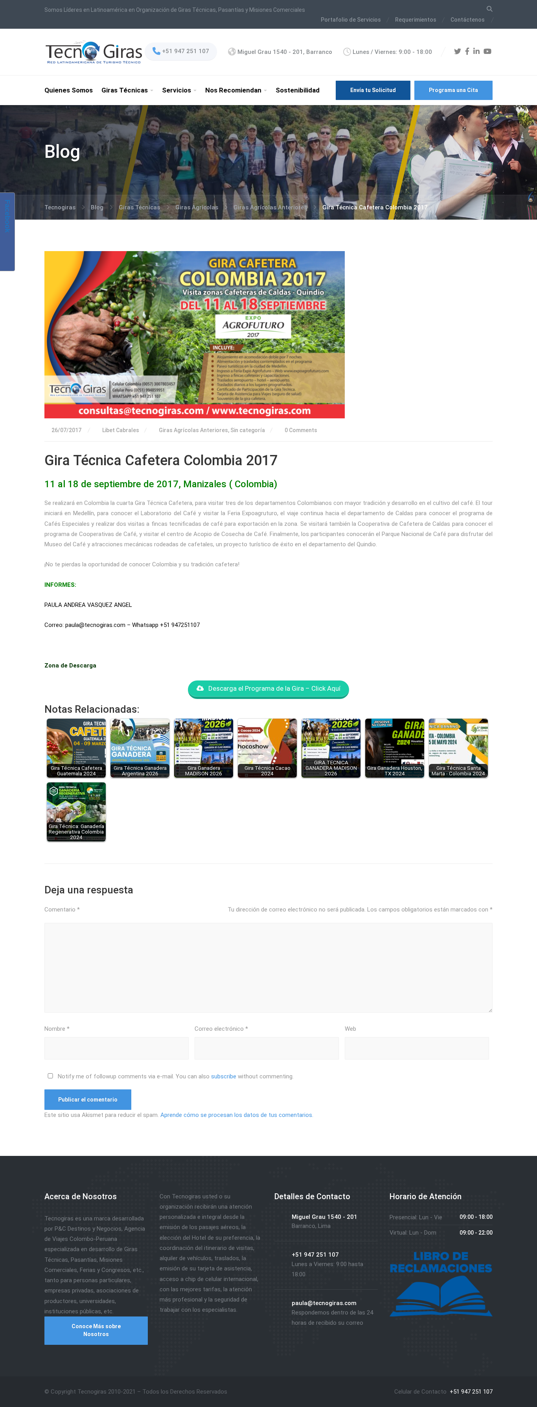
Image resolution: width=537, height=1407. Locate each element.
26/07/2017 (66, 430)
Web (350, 1028)
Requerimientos (415, 20)
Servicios (176, 90)
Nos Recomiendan (233, 90)
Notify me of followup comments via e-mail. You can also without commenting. (175, 1076)
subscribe (223, 1076)
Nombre (57, 1028)
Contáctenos (468, 20)
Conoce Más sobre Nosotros (96, 1330)
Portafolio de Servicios (351, 20)
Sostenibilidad (298, 90)
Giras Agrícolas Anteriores (193, 430)
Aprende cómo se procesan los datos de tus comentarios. (236, 1115)
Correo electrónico (221, 1028)
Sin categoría (247, 430)
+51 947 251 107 (470, 1391)
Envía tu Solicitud (373, 90)
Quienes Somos (68, 90)
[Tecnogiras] (93, 51)
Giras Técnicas (124, 90)
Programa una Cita (453, 90)
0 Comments (300, 430)
